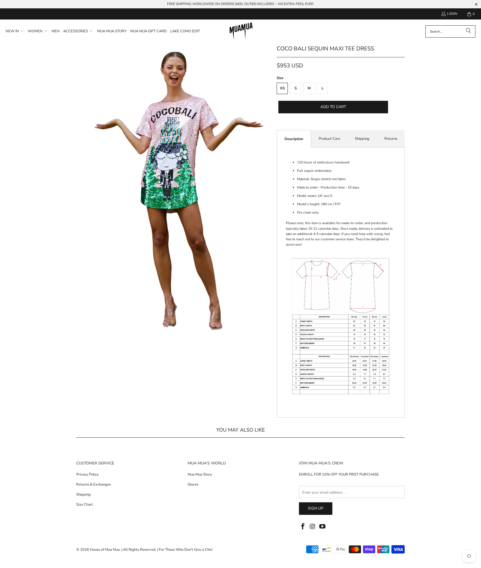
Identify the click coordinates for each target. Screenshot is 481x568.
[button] (15, 31)
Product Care (329, 138)
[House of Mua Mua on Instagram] (313, 526)
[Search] (468, 31)
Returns (390, 138)
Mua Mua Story (200, 474)
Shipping (362, 138)
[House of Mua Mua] (241, 31)
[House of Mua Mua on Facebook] (303, 526)
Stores (193, 484)
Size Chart (84, 504)
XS (282, 88)
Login (452, 13)
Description (293, 138)
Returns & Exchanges (93, 484)
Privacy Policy (87, 474)
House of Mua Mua (105, 549)
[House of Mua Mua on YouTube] (322, 526)
